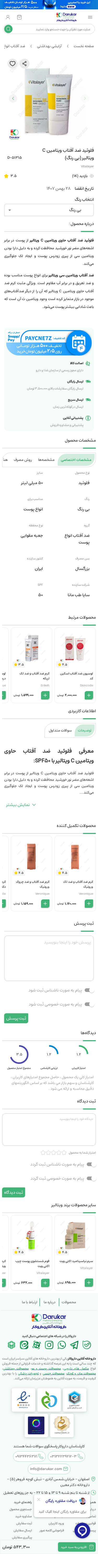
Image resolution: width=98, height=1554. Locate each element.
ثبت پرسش (16, 1018)
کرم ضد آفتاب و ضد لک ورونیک (78, 884)
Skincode (86, 685)
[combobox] (53, 29)
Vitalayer (87, 166)
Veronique (86, 894)
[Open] (9, 210)
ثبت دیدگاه (13, 1192)
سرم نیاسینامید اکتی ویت (76, 1261)
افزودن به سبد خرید (74, 1547)
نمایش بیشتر (18, 804)
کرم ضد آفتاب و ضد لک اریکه (34, 676)
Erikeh (45, 685)
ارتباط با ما (29, 1302)
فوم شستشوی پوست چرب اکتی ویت (32, 1263)
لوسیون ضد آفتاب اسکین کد (76, 676)
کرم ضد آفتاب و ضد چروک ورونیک (32, 884)
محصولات (69, 1302)
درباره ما (49, 1302)
